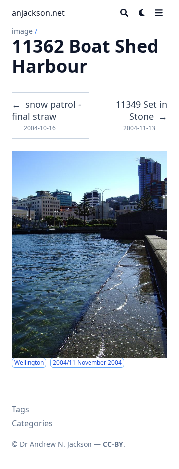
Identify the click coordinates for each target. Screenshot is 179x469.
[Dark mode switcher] (142, 13)
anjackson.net (38, 12)
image (22, 31)
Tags (20, 409)
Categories (32, 423)
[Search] (124, 13)
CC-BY (113, 444)
